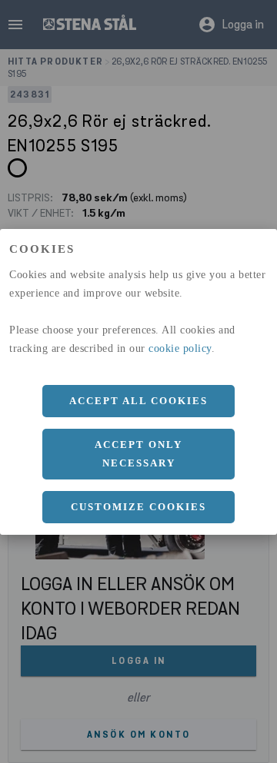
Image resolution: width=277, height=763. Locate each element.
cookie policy (180, 348)
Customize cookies (138, 507)
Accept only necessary (138, 454)
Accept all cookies (138, 400)
